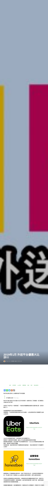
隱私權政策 (36, 385)
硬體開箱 (24, 385)
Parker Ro (8, 361)
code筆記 (19, 385)
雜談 (16, 361)
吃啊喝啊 (12, 361)
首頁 (10, 385)
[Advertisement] (24, 375)
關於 (31, 385)
